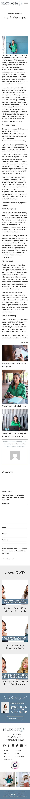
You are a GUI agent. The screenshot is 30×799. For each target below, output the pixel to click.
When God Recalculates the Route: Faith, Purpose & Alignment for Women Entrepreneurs (15, 685)
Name (4, 527)
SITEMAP (13, 795)
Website (5, 540)
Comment (6, 504)
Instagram (6, 366)
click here (21, 406)
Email (4, 534)
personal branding (15, 13)
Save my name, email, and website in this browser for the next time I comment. (15, 551)
